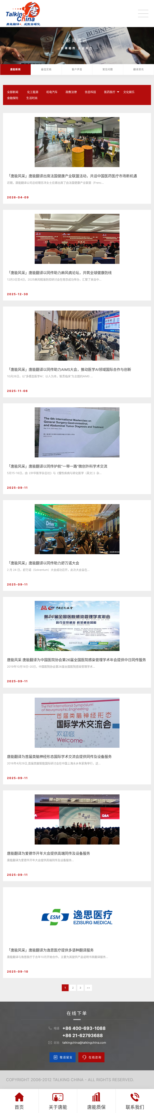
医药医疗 (109, 92)
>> (88, 987)
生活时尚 (31, 98)
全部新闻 (12, 92)
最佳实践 (46, 69)
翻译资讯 (138, 69)
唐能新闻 (15, 69)
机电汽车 (52, 92)
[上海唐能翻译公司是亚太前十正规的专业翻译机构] (23, 14)
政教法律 (71, 92)
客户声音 (77, 69)
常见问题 (107, 69)
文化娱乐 (129, 92)
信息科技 (90, 92)
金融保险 (12, 98)
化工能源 (32, 92)
